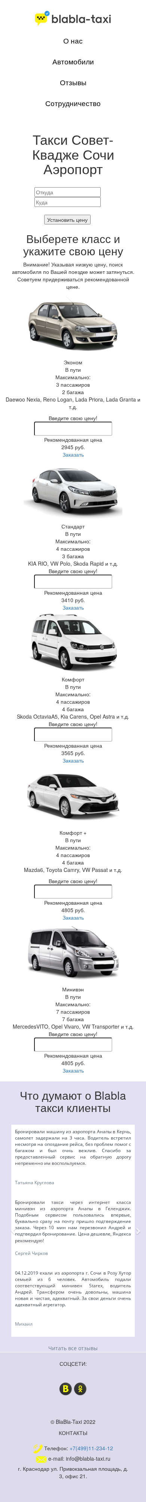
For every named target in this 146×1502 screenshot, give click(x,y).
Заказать (73, 454)
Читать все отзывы (73, 1348)
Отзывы (73, 82)
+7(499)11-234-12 (91, 1447)
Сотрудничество (73, 103)
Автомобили (73, 61)
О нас (73, 40)
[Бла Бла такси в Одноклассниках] (80, 1387)
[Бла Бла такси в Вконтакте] (65, 1387)
